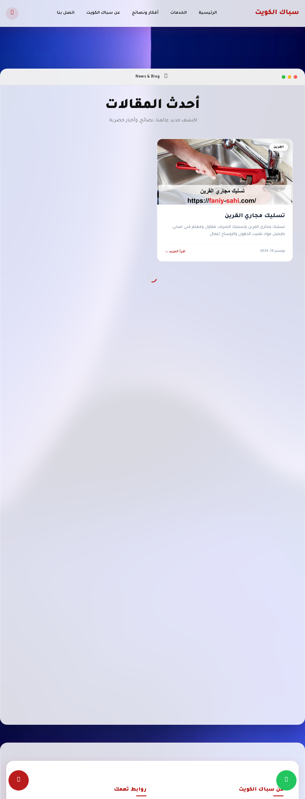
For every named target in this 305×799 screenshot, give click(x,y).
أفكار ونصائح (145, 13)
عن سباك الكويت (103, 13)
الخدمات (178, 13)
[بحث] (12, 13)
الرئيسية (208, 13)
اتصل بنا (65, 13)
